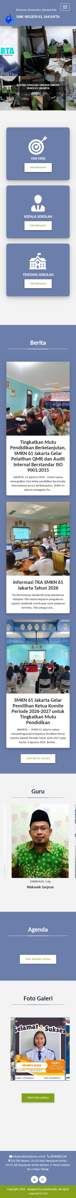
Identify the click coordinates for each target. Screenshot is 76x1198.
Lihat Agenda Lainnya (38, 959)
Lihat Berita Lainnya (38, 758)
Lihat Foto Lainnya (38, 1097)
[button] (2, 68)
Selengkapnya (38, 167)
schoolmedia (49, 1189)
